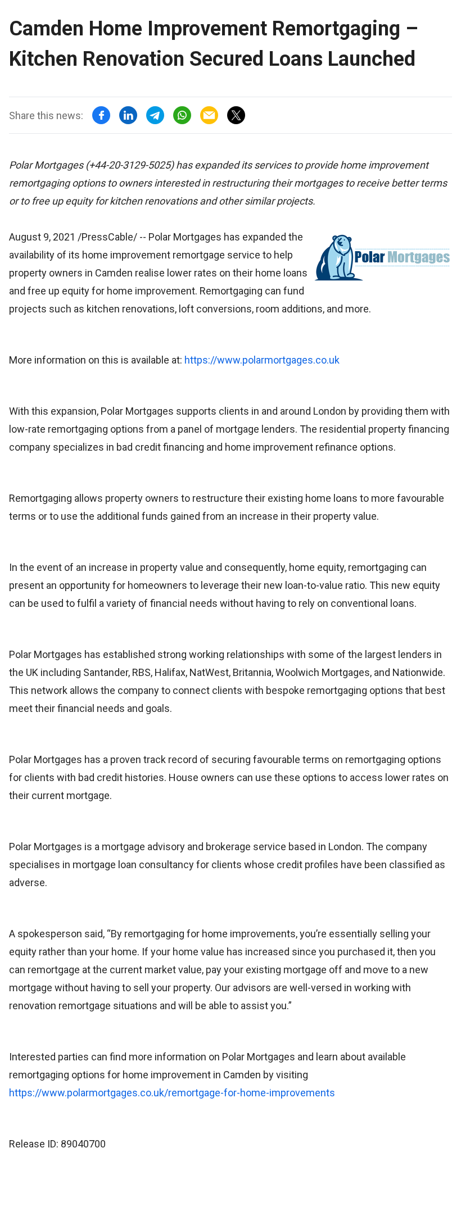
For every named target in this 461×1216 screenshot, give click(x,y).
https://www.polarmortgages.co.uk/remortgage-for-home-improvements (172, 1093)
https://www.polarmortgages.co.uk (262, 360)
